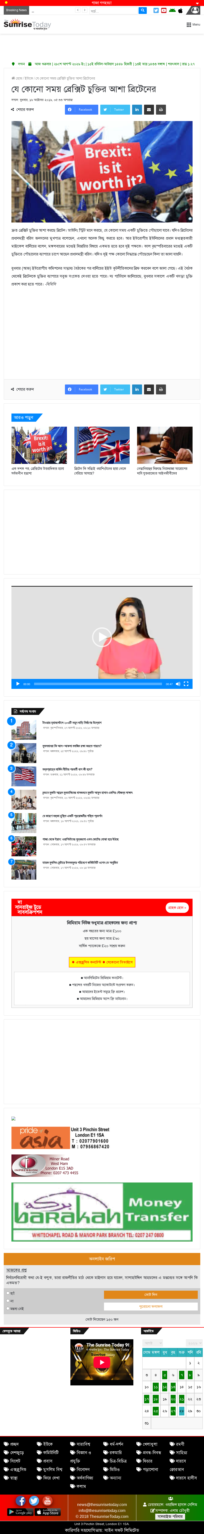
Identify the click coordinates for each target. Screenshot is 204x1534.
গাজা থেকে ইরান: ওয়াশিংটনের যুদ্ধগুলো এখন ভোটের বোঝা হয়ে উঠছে (81, 839)
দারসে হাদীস (186, 1478)
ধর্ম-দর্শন (116, 1444)
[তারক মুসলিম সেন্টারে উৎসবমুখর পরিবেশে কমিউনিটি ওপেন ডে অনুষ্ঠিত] (23, 870)
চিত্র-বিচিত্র (118, 1461)
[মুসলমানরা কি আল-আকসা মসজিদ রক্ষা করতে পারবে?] (23, 753)
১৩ (173, 1387)
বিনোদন (83, 1469)
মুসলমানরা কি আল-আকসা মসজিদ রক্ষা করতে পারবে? (72, 745)
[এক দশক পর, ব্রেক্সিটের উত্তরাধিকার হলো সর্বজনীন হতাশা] (39, 445)
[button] (102, 637)
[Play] (17, 683)
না (11, 1301)
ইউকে (29, 78)
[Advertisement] (102, 46)
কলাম (81, 1486)
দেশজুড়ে (17, 1452)
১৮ (155, 1399)
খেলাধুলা (150, 1444)
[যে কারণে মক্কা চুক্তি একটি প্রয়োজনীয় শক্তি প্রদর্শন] (23, 823)
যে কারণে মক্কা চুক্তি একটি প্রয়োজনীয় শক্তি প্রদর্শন (72, 815)
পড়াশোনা (150, 1469)
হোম (18, 78)
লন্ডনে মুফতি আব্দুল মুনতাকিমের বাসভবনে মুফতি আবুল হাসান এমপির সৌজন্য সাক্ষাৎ (88, 792)
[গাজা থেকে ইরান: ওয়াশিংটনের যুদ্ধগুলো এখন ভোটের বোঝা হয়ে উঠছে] (23, 846)
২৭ (173, 1411)
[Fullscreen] (186, 683)
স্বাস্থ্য (14, 1478)
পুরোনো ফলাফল (150, 1306)
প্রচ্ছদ (14, 1444)
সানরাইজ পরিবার (170, 1516)
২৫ (155, 1411)
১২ (165, 1387)
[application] (102, 637)
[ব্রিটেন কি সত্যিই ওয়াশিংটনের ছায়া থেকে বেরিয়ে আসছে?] (102, 445)
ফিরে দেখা (51, 1478)
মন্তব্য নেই (17, 1309)
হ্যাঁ (12, 1293)
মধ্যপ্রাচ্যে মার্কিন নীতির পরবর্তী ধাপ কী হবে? (68, 769)
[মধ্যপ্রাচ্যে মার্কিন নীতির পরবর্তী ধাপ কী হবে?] (23, 776)
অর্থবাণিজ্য (85, 1478)
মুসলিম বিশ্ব (52, 1469)
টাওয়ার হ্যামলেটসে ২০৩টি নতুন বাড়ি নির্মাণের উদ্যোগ (72, 722)
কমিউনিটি (50, 1452)
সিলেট (15, 1461)
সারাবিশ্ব (83, 1444)
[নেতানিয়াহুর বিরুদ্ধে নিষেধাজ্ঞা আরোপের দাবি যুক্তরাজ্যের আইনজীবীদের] (165, 445)
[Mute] (178, 683)
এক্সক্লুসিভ (18, 1469)
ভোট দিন (151, 1294)
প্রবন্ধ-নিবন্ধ (152, 1452)
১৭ (147, 1399)
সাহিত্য (181, 1452)
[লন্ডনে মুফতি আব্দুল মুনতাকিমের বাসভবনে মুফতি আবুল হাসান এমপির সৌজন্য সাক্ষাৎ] (23, 800)
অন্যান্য (115, 1478)
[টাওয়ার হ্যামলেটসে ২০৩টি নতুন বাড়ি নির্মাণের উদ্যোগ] (23, 730)
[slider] (98, 684)
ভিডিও (115, 1469)
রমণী (180, 1444)
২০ (173, 1399)
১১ (156, 1387)
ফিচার (148, 1461)
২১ (182, 1399)
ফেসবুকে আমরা (11, 1331)
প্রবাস (47, 1461)
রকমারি (116, 1452)
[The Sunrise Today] (27, 24)
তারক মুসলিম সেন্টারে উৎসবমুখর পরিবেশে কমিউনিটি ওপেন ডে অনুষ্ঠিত (80, 862)
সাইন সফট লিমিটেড (121, 1530)
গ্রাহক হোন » (177, 907)
